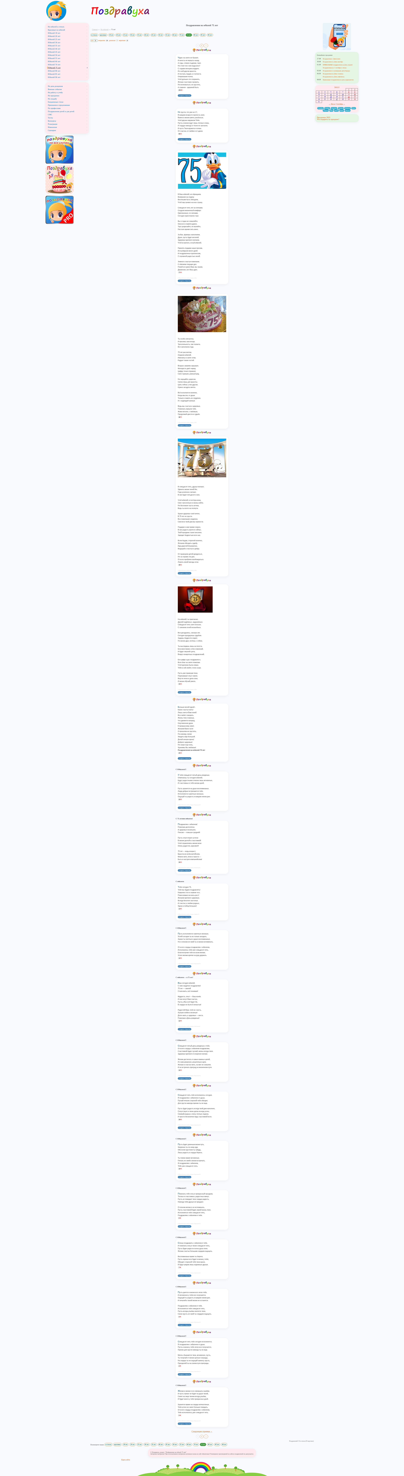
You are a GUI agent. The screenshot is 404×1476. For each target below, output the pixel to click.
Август (336, 87)
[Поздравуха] (67, 11)
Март (353, 108)
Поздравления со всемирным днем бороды (336, 71)
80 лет (196, 35)
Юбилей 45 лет (54, 52)
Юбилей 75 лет (54, 68)
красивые (103, 35)
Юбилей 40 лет (54, 49)
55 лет (167, 35)
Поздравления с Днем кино (331, 59)
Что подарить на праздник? (328, 119)
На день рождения (55, 86)
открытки (103, 40)
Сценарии (52, 130)
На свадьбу (52, 99)
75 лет (189, 35)
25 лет (125, 35)
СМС (50, 115)
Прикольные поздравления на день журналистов (338, 80)
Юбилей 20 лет (54, 36)
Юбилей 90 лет (54, 77)
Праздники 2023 (323, 117)
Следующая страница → (202, 1431)
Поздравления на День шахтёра (333, 62)
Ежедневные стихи (55, 102)
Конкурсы (52, 121)
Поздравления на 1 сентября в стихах (334, 68)
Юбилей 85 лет (54, 74)
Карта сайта (125, 1460)
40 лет (146, 35)
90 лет (210, 35)
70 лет (182, 35)
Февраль (347, 108)
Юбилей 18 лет (54, 33)
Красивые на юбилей (56, 30)
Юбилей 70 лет (54, 65)
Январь (340, 108)
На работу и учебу (55, 92)
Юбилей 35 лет (54, 46)
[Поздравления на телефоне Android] (337, 36)
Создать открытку (185, 95)
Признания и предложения (59, 105)
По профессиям (54, 108)
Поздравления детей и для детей (61, 111)
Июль (342, 110)
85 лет (203, 35)
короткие (123, 40)
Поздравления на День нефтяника (333, 77)
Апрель (325, 110)
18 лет (111, 35)
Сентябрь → (340, 104)
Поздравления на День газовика (333, 74)
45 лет (153, 35)
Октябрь (320, 108)
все (93, 40)
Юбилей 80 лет (54, 71)
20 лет (118, 35)
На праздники (53, 96)
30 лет (132, 35)
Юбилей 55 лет (54, 58)
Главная (95, 29)
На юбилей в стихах (56, 27)
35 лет (139, 35)
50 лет (160, 35)
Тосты (50, 118)
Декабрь (334, 108)
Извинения (52, 127)
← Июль (332, 104)
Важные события (55, 89)
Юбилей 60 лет (54, 61)
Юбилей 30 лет (54, 42)
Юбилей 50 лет (54, 55)
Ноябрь (327, 108)
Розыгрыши (52, 124)
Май (331, 110)
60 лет (175, 35)
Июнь (336, 110)
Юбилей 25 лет (54, 39)
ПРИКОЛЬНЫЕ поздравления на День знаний (337, 65)
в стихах (94, 35)
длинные (113, 40)
